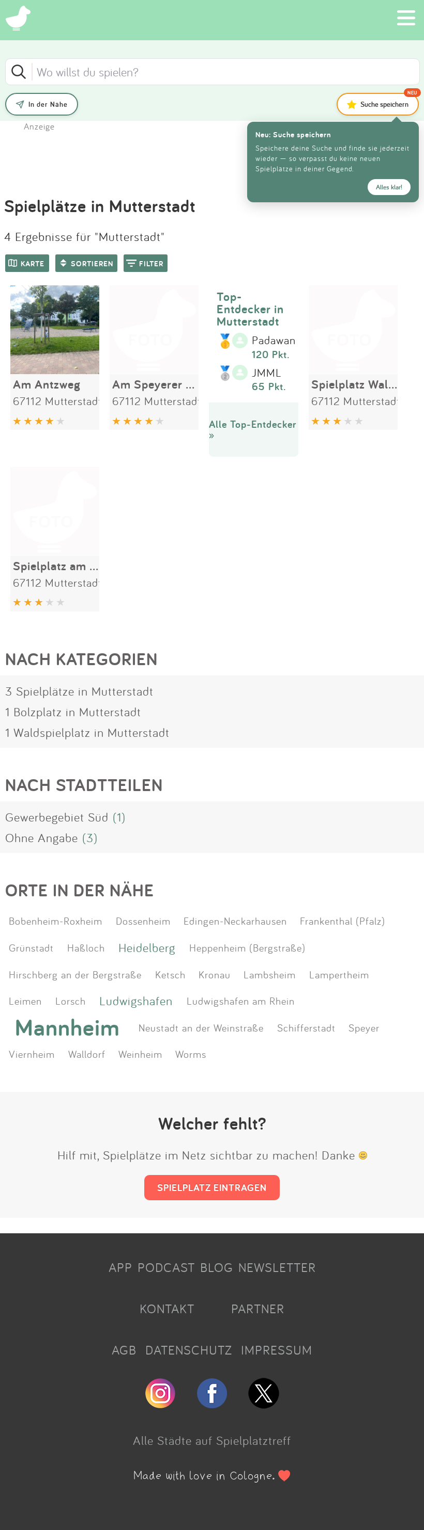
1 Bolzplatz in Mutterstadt (73, 711)
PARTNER (257, 1308)
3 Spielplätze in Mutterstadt (79, 691)
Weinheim (140, 1053)
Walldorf (86, 1053)
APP (120, 1267)
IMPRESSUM (276, 1350)
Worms (190, 1053)
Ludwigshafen (136, 1000)
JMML (267, 373)
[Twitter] (263, 1404)
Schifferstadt (306, 1027)
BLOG (216, 1267)
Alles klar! (389, 187)
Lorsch (70, 1000)
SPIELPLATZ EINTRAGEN (212, 1187)
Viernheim (32, 1053)
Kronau (215, 974)
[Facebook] (212, 1404)
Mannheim (67, 1027)
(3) (90, 837)
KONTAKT (167, 1308)
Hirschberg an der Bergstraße (75, 974)
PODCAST (166, 1267)
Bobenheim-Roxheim (55, 920)
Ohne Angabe (41, 837)
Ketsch (170, 974)
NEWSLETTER (277, 1267)
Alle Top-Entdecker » (252, 429)
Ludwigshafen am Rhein (241, 1000)
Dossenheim (143, 920)
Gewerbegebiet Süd (57, 817)
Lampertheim (339, 974)
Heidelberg (146, 947)
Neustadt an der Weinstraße (201, 1027)
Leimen (25, 1000)
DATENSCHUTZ (188, 1350)
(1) (119, 817)
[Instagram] (160, 1404)
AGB (124, 1350)
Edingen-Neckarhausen (235, 920)
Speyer (364, 1027)
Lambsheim (270, 974)
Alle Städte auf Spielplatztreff (212, 1440)
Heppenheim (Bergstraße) (247, 947)
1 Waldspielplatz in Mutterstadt (87, 732)
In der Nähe (48, 104)
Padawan (274, 340)
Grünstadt (31, 947)
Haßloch (86, 947)
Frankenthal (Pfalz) (342, 920)
